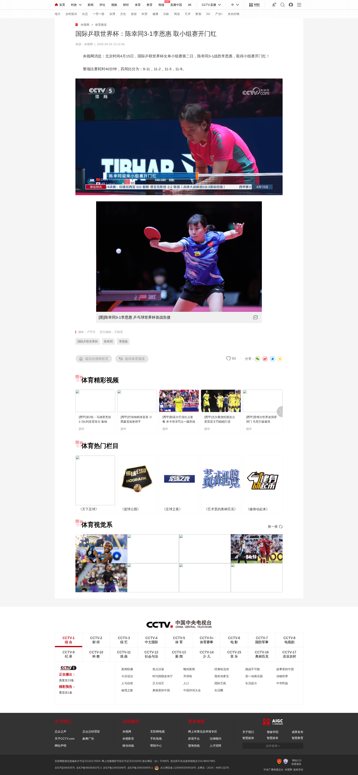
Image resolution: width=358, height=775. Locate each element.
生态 (85, 14)
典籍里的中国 (161, 690)
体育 (138, 4)
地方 (57, 14)
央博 (112, 14)
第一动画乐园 (254, 676)
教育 (149, 4)
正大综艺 (158, 683)
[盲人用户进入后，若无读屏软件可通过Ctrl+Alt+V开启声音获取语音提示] (274, 5)
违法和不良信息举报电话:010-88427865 (192, 761)
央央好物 (233, 14)
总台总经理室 (91, 731)
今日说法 (127, 676)
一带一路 (98, 14)
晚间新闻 (189, 669)
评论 (102, 4)
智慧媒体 (248, 738)
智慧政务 (272, 738)
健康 (155, 14)
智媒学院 (272, 732)
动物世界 (282, 676)
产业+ (219, 14)
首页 (62, 4)
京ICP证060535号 (65, 767)
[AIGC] (254, 5)
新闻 (90, 4)
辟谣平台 (194, 738)
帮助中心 (156, 745)
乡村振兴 (71, 14)
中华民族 (282, 683)
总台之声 (60, 731)
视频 (114, 4)
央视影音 (128, 738)
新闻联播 (127, 669)
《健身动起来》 (257, 509)
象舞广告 (88, 738)
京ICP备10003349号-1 (140, 767)
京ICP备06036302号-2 (89, 767)
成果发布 (297, 732)
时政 (74, 4)
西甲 (82, 429)
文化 (123, 14)
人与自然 (127, 683)
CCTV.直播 (209, 4)
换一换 (273, 526)
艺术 (188, 14)
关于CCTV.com (65, 738)
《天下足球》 (89, 509)
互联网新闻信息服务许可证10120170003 (77, 761)
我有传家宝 (221, 676)
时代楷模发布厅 (162, 676)
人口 (186, 683)
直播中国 (176, 4)
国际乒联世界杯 (87, 341)
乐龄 (166, 14)
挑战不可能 (252, 669)
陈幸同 (108, 341)
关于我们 (248, 732)
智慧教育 (297, 738)
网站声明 (60, 745)
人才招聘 (215, 745)
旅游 (134, 14)
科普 (145, 14)
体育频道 (101, 24)
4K (189, 4)
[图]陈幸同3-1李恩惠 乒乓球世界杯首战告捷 (135, 317)
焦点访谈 (158, 669)
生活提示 (251, 683)
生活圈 (218, 690)
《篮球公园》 (130, 509)
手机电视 (156, 738)
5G (208, 14)
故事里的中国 (285, 669)
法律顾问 (215, 738)
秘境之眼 (127, 690)
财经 (126, 4)
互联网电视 (157, 731)
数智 (198, 14)
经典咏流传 (221, 669)
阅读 (177, 14)
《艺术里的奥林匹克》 (220, 509)
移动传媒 (128, 745)
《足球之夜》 (172, 509)
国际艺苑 (220, 683)
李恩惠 (123, 341)
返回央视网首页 (96, 358)
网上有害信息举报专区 (202, 731)
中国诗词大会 (192, 690)
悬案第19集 (66, 680)
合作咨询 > (273, 745)
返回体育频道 (135, 358)
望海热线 (194, 745)
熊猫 (161, 4)
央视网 (85, 24)
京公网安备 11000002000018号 (178, 767)
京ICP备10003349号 (114, 767)
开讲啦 (187, 676)
